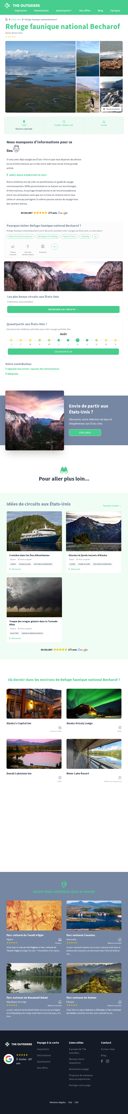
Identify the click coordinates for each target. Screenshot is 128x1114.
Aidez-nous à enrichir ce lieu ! (28, 175)
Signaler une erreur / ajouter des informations (33, 368)
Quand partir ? (64, 10)
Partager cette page (80, 1085)
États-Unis (16, 19)
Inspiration (21, 10)
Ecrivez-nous (108, 1049)
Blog (100, 10)
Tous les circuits (112, 505)
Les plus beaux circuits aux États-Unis (33, 296)
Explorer (85, 432)
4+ (55, 246)
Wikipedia (12, 373)
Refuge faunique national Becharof (41, 19)
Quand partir (44, 1061)
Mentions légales (58, 1102)
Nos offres (84, 10)
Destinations (41, 10)
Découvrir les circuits (63, 309)
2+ (95, 236)
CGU (70, 1102)
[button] (44, 213)
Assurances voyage (79, 1069)
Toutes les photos (113, 109)
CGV (76, 1102)
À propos (115, 10)
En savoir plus (63, 351)
